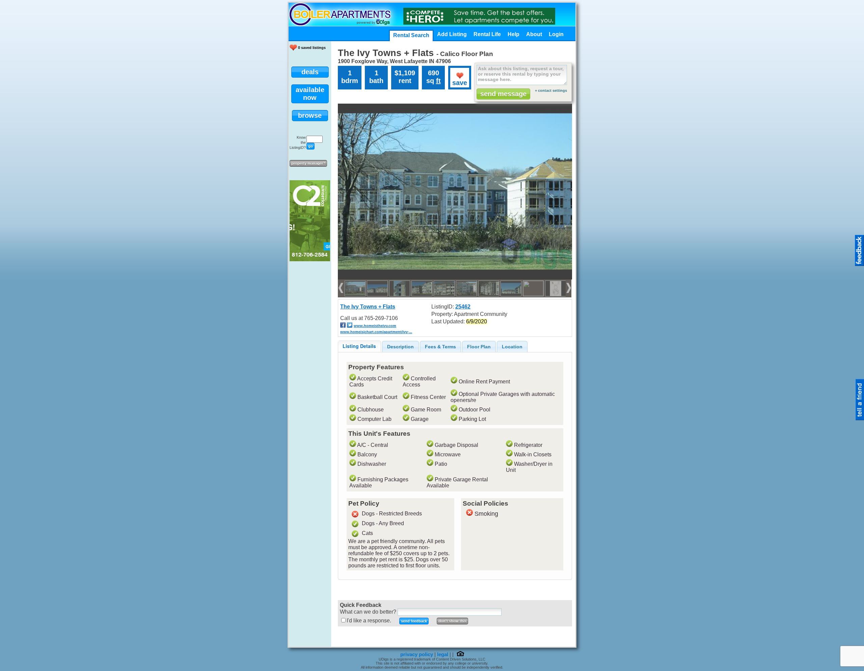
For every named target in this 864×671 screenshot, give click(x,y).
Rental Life (487, 34)
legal (442, 654)
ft (438, 80)
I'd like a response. (369, 620)
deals (310, 72)
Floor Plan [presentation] (479, 346)
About (534, 34)
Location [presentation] (512, 346)
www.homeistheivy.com (375, 326)
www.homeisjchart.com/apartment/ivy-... (376, 332)
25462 (462, 307)
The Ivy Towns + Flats (367, 307)
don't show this (452, 621)
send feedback (414, 621)
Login (556, 34)
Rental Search (411, 35)
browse (310, 115)
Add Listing (452, 34)
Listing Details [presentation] (359, 346)
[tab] (359, 346)
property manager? (308, 163)
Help (513, 34)
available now (310, 93)
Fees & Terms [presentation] (440, 346)
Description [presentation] (400, 346)
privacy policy (416, 654)
